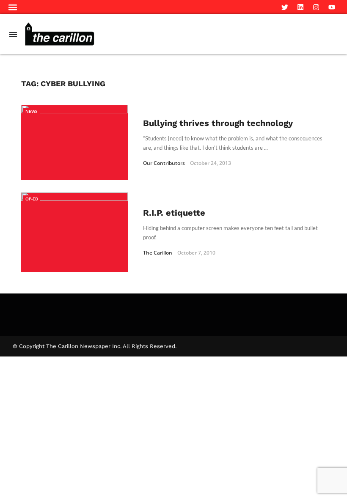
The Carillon (157, 252)
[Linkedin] (300, 7)
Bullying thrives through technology (218, 123)
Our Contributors (164, 163)
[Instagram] (316, 7)
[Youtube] (332, 7)
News (31, 111)
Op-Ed (31, 199)
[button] (12, 7)
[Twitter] (285, 7)
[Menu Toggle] (13, 34)
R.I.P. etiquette (174, 213)
